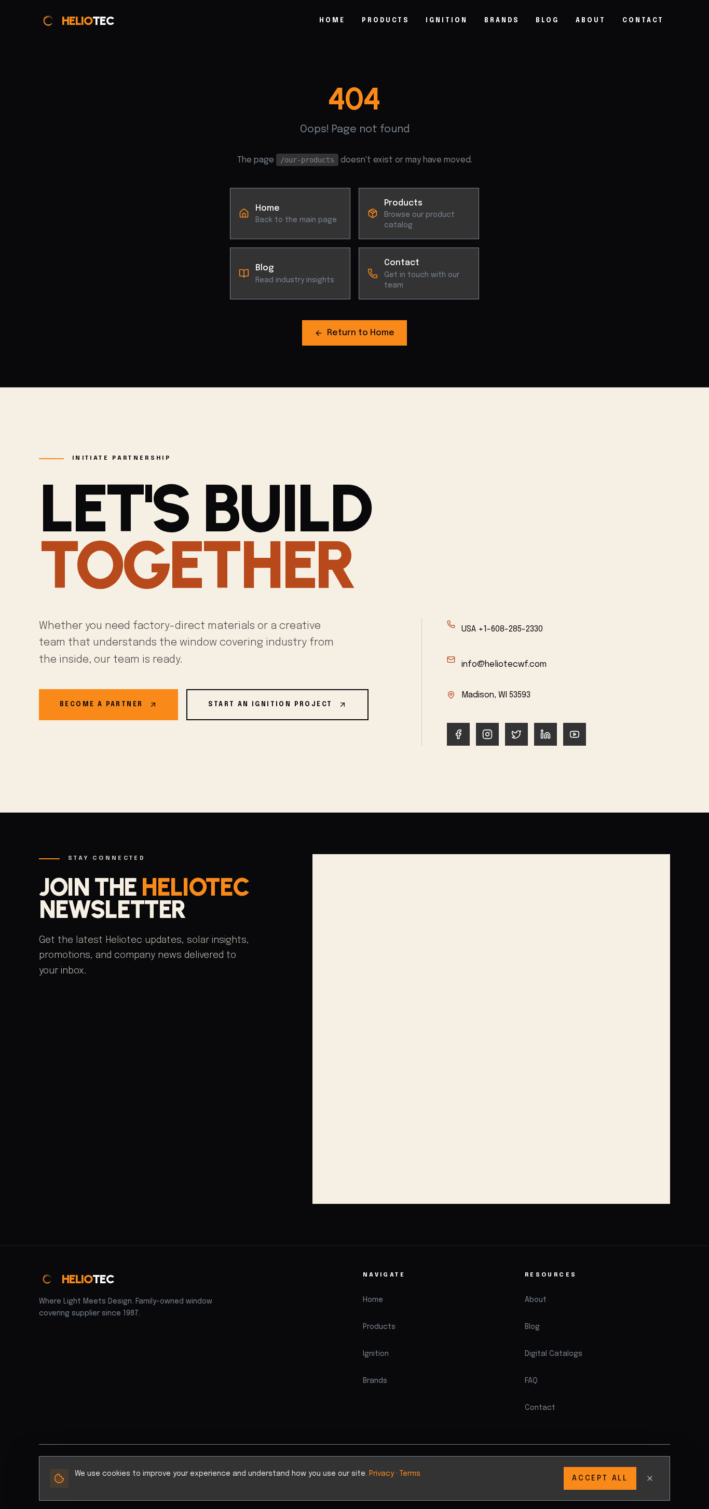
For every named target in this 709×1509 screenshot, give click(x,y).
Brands (501, 21)
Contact (643, 21)
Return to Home (360, 332)
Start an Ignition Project (270, 705)
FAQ (531, 1380)
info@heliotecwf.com (504, 664)
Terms (410, 1473)
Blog (547, 21)
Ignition (447, 21)
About (591, 21)
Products (385, 21)
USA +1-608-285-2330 (502, 629)
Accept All (600, 1478)
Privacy (381, 1473)
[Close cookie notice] (649, 1478)
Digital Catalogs (553, 1353)
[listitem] (458, 734)
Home (332, 21)
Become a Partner (101, 705)
